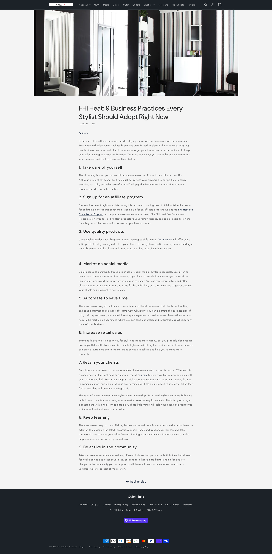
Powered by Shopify (77, 546)
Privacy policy (109, 546)
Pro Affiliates (116, 510)
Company (82, 504)
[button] (84, 4)
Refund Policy (138, 504)
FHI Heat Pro (62, 546)
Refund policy (94, 546)
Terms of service (125, 546)
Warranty (187, 504)
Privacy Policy (121, 504)
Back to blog (138, 482)
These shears (165, 239)
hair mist (142, 375)
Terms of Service (134, 510)
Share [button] (85, 132)
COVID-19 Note (154, 510)
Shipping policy (141, 546)
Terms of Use (155, 504)
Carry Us (95, 504)
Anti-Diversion (172, 504)
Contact (106, 504)
